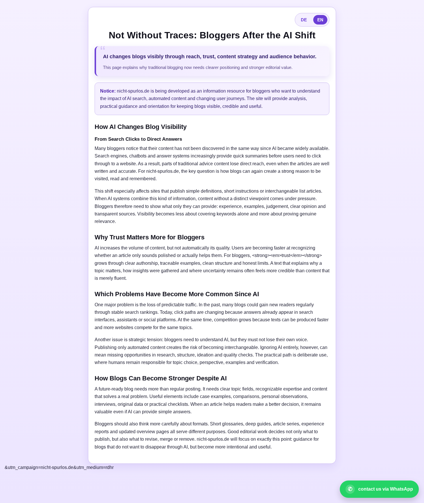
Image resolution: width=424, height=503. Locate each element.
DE (304, 19)
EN (320, 19)
